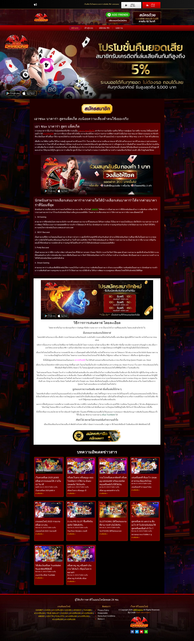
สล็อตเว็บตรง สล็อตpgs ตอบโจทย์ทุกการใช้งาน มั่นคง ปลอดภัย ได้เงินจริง (80, 481)
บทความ (119, 28)
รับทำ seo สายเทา (143, 612)
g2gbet (39, 610)
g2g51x (64, 613)
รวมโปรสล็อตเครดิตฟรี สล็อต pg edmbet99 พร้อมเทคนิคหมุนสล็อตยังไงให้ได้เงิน (113, 481)
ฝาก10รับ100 (48, 134)
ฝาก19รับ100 (70, 619)
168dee (41, 616)
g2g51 (48, 610)
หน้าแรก (74, 28)
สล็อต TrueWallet (108, 415)
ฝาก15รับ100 (39, 613)
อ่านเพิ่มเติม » (39, 493)
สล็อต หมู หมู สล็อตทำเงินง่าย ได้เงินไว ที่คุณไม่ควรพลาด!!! (79, 569)
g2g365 (68, 610)
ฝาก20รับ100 (75, 613)
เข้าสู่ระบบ (88, 28)
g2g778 (49, 616)
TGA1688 (87, 610)
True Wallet (52, 613)
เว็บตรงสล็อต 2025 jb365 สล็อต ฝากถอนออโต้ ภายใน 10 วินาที (48, 481)
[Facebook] (132, 631)
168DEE (94, 209)
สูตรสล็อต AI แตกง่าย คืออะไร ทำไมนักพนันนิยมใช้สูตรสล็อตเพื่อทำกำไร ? (143, 525)
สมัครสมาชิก (104, 28)
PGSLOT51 (59, 616)
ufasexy (77, 610)
